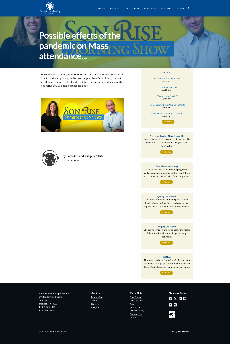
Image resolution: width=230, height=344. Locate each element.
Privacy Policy (137, 310)
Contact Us (136, 314)
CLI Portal (166, 8)
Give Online (135, 297)
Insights (95, 307)
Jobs (132, 304)
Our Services (136, 300)
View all (166, 152)
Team (94, 300)
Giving (180, 8)
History (95, 304)
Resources (150, 8)
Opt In (133, 317)
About (101, 8)
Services (114, 8)
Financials (135, 307)
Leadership (96, 297)
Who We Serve (131, 8)
